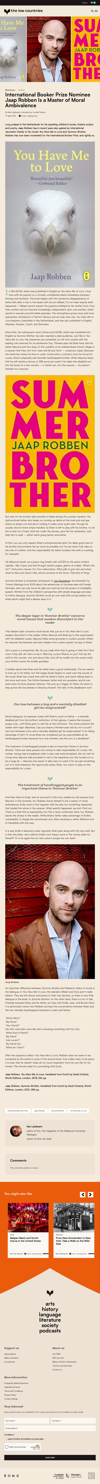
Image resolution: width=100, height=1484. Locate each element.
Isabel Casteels (61, 1254)
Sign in (85, 3)
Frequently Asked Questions (16, 1383)
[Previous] (82, 1194)
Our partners (9, 1362)
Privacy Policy (10, 1395)
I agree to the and (25, 1439)
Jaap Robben (39, 1111)
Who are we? (58, 1358)
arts (50, 1303)
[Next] (90, 1194)
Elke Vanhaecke (15, 1254)
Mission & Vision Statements (64, 1362)
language (50, 1314)
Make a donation (11, 1358)
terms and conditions (23, 1439)
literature (50, 1320)
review (21, 90)
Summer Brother (57, 1111)
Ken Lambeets (14, 112)
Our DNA (56, 1354)
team (62, 1365)
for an (72, 1239)
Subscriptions (10, 1354)
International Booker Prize (18, 1111)
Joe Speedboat (62, 580)
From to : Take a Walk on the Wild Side (26, 1240)
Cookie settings (11, 1399)
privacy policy (39, 1439)
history (50, 1309)
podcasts (50, 1330)
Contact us (57, 1369)
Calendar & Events (12, 1387)
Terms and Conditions (13, 1391)
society (50, 1325)
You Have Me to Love (78, 1111)
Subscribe (50, 1458)
